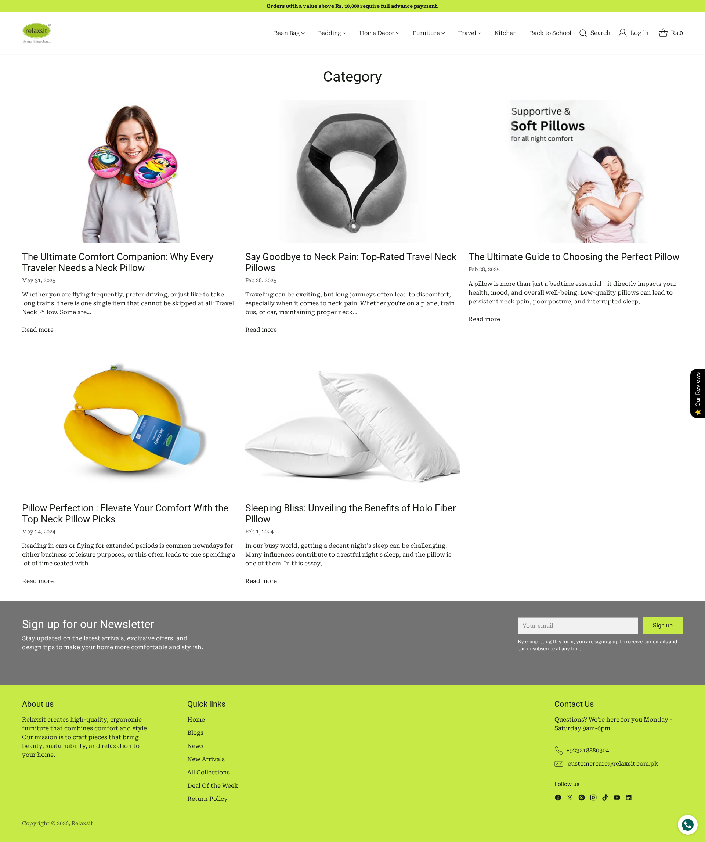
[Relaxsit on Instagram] (593, 799)
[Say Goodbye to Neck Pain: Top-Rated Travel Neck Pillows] (352, 171)
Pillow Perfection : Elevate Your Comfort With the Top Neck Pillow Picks (125, 514)
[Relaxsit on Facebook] (558, 799)
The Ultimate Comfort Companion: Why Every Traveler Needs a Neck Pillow (117, 262)
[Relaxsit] (36, 33)
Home (196, 719)
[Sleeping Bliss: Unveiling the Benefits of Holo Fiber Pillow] (352, 422)
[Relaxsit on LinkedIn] (628, 799)
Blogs (195, 732)
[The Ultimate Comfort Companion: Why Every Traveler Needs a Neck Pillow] (129, 171)
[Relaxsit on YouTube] (616, 799)
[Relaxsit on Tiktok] (605, 799)
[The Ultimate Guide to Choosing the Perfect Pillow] (576, 171)
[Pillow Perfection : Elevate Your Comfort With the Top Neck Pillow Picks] (129, 422)
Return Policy (207, 798)
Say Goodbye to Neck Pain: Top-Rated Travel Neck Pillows (350, 262)
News (195, 745)
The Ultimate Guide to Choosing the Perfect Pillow (574, 256)
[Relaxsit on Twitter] (569, 799)
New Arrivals (206, 759)
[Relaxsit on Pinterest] (581, 799)
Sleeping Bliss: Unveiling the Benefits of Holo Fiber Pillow (350, 514)
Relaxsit (82, 823)
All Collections (208, 772)
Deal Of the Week (212, 785)
